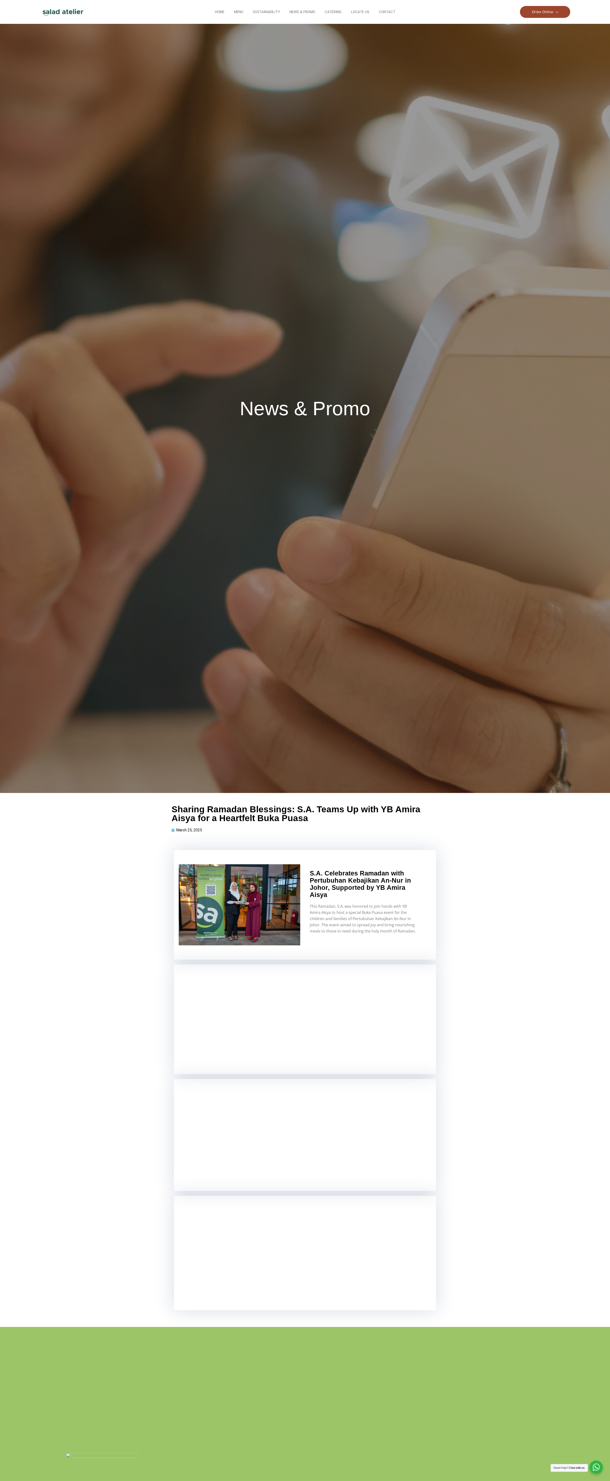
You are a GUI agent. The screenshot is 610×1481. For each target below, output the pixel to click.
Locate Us (360, 12)
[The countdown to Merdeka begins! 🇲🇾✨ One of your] (559, 1358)
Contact (387, 12)
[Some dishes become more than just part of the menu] (457, 1367)
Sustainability (266, 12)
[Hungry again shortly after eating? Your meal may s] (254, 1344)
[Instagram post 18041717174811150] (559, 1401)
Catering (333, 12)
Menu (238, 12)
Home (219, 12)
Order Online (542, 12)
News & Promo (302, 12)
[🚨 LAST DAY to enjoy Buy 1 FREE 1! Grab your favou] (356, 1353)
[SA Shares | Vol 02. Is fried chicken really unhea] (356, 1415)
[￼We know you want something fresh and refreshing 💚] (254, 1415)
